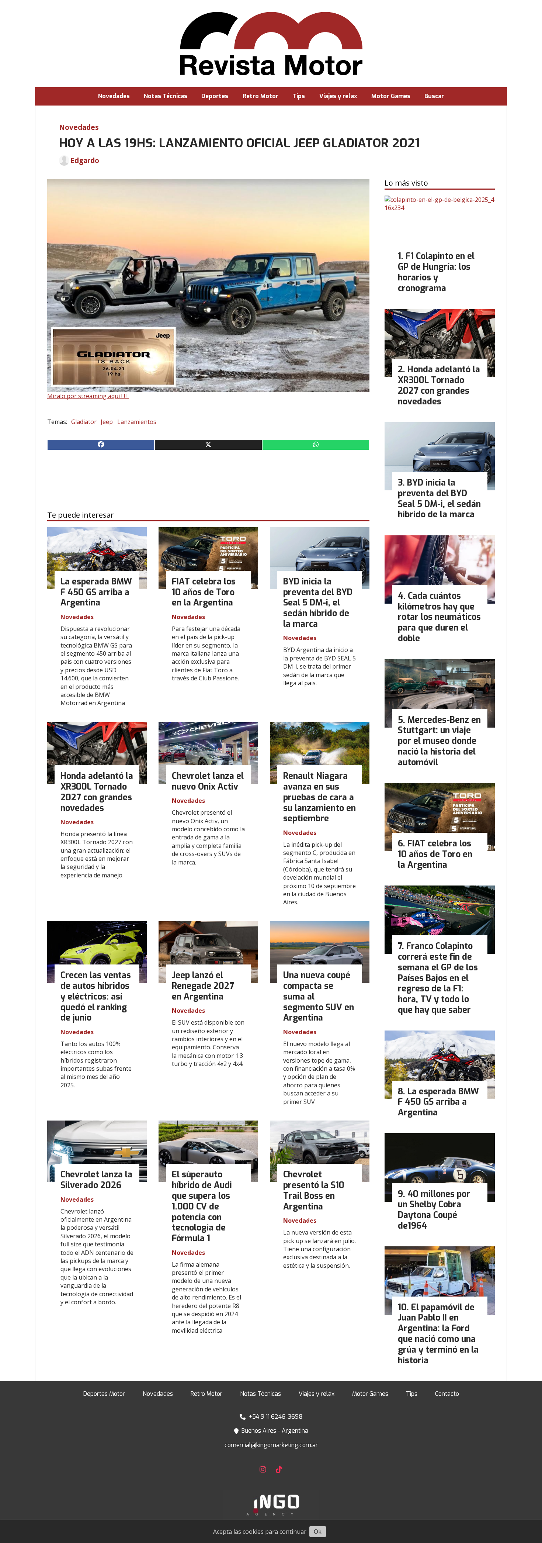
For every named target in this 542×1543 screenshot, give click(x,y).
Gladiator (84, 422)
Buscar (434, 96)
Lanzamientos (136, 422)
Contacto (447, 1394)
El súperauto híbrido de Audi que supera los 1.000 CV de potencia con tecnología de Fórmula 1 (202, 1206)
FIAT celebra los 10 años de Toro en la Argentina (204, 592)
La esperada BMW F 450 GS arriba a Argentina (96, 592)
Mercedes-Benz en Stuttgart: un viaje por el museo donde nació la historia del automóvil (439, 741)
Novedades (114, 96)
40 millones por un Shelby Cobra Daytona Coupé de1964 (434, 1210)
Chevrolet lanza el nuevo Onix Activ (208, 781)
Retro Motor (260, 96)
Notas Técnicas (165, 96)
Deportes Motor (104, 1394)
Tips (298, 96)
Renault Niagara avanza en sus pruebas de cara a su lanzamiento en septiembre (319, 797)
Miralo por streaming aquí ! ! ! (88, 396)
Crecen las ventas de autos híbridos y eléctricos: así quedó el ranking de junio (95, 997)
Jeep (107, 422)
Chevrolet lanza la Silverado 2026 (96, 1180)
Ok (318, 1532)
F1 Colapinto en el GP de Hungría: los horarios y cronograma (436, 272)
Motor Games (390, 96)
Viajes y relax (338, 96)
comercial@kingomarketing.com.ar (271, 1445)
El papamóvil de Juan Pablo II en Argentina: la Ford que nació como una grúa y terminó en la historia (438, 1334)
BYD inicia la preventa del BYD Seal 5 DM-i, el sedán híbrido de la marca (317, 603)
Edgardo (84, 160)
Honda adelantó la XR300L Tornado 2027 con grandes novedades (96, 792)
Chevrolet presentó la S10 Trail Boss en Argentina (313, 1190)
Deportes (214, 96)
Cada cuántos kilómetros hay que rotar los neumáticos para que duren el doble (439, 617)
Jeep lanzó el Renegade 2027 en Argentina (203, 986)
